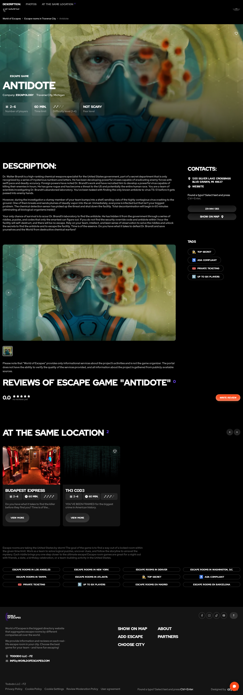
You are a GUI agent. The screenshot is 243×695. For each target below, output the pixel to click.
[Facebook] (202, 615)
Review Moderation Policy (82, 689)
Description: (11, 4)
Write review (228, 397)
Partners (168, 637)
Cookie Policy (33, 689)
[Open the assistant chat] (234, 686)
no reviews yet (20, 399)
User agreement (110, 689)
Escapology (25, 95)
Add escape (130, 637)
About (165, 629)
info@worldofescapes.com (29, 661)
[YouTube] (224, 615)
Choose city (131, 645)
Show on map (132, 629)
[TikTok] (216, 615)
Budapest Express (25, 490)
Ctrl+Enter (194, 198)
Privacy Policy (13, 689)
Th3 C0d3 (74, 490)
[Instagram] (209, 615)
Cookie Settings (54, 689)
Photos (31, 4)
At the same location (58, 4)
